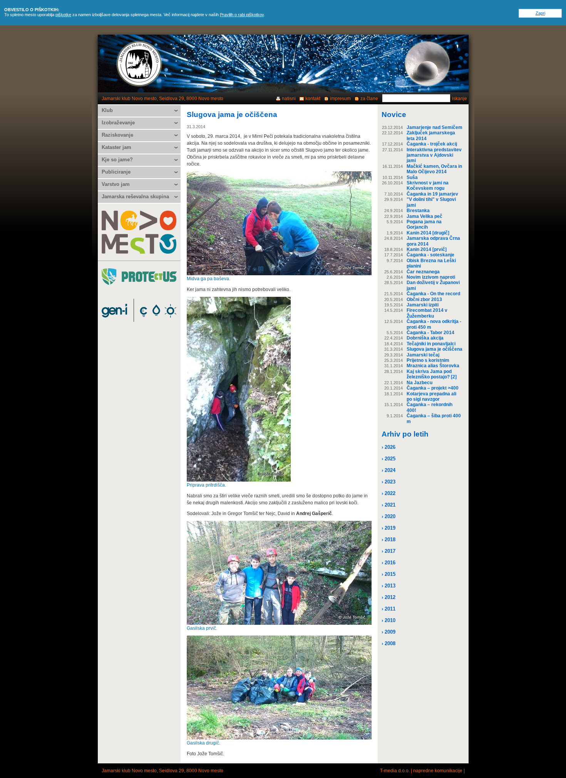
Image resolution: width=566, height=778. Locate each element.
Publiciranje (116, 172)
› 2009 (388, 632)
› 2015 (388, 574)
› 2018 (388, 539)
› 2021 (388, 505)
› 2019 (388, 528)
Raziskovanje (117, 135)
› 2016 (388, 563)
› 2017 (388, 551)
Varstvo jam (116, 184)
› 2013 (388, 586)
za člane (369, 98)
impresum (340, 98)
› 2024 (388, 470)
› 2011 (388, 609)
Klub (107, 110)
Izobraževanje (118, 122)
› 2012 (388, 597)
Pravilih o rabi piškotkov (242, 14)
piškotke (63, 14)
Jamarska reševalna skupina (135, 196)
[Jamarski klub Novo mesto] (139, 63)
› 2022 (388, 493)
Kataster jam (116, 147)
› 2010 (388, 620)
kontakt (312, 98)
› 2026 (388, 447)
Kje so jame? (117, 159)
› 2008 (388, 643)
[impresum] (427, 63)
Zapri (540, 13)
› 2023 (388, 482)
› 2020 (388, 516)
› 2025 (388, 459)
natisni (289, 98)
